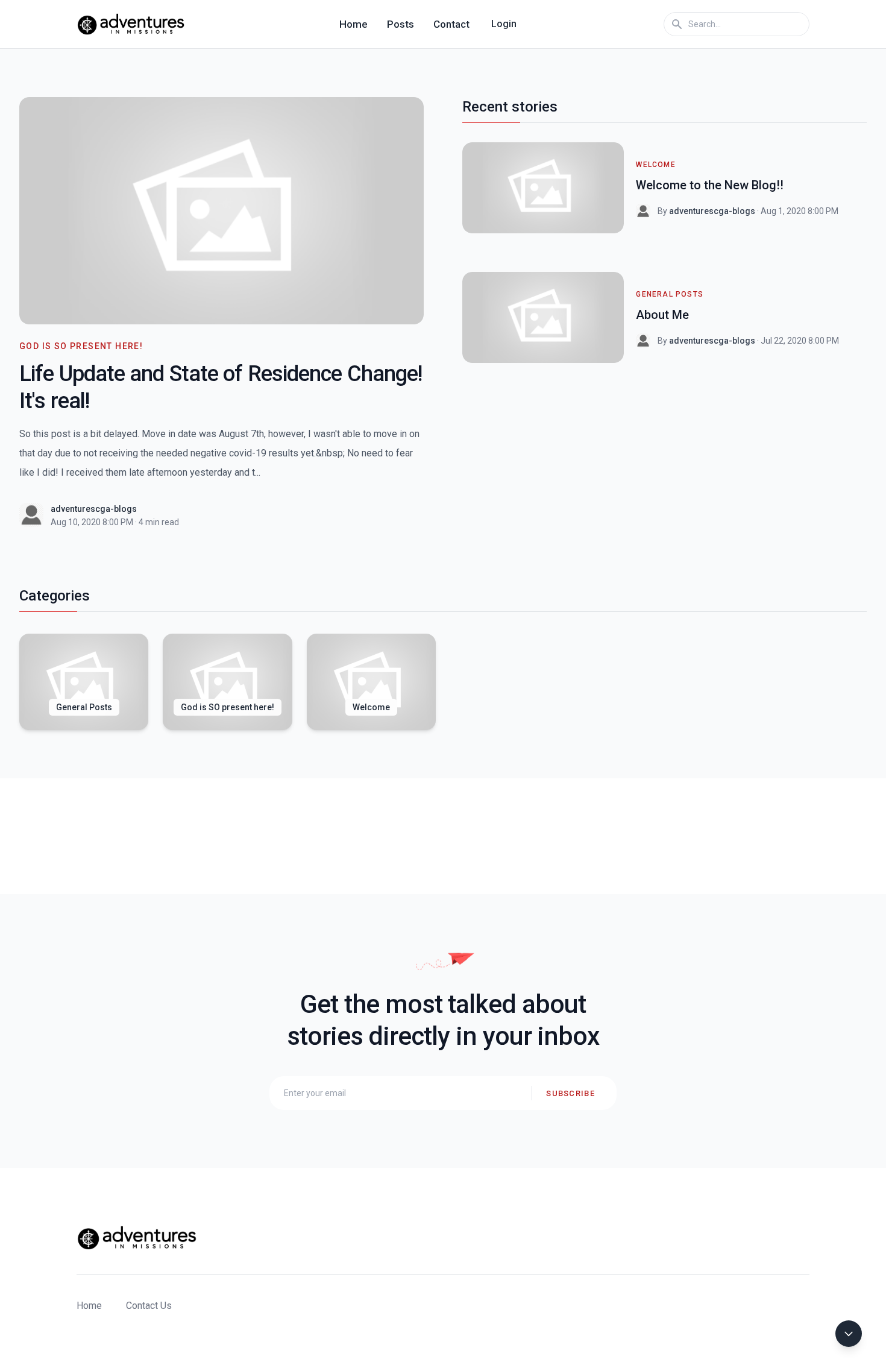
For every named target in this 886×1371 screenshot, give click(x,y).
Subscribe (570, 1093)
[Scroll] (848, 1333)
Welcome (655, 164)
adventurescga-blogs (94, 509)
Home (353, 24)
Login (504, 24)
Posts (400, 24)
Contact (451, 24)
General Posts (669, 294)
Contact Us (149, 1305)
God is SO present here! (81, 346)
